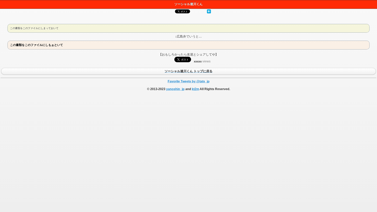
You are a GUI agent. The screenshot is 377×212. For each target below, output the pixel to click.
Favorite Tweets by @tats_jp (189, 81)
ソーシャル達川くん (188, 4)
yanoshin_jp (175, 89)
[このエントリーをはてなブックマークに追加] (209, 12)
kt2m (195, 89)
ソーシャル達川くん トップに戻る (188, 71)
